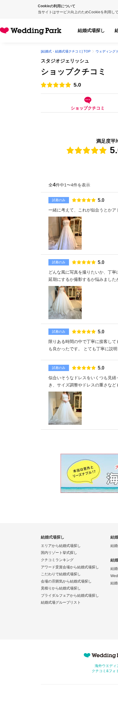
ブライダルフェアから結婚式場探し (70, 595)
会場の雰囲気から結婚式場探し (66, 581)
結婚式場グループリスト (61, 602)
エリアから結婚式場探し (61, 546)
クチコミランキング (57, 560)
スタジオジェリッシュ (65, 60)
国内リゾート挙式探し (59, 553)
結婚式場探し (91, 30)
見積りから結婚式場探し (61, 588)
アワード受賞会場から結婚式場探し (70, 567)
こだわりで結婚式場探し (61, 574)
